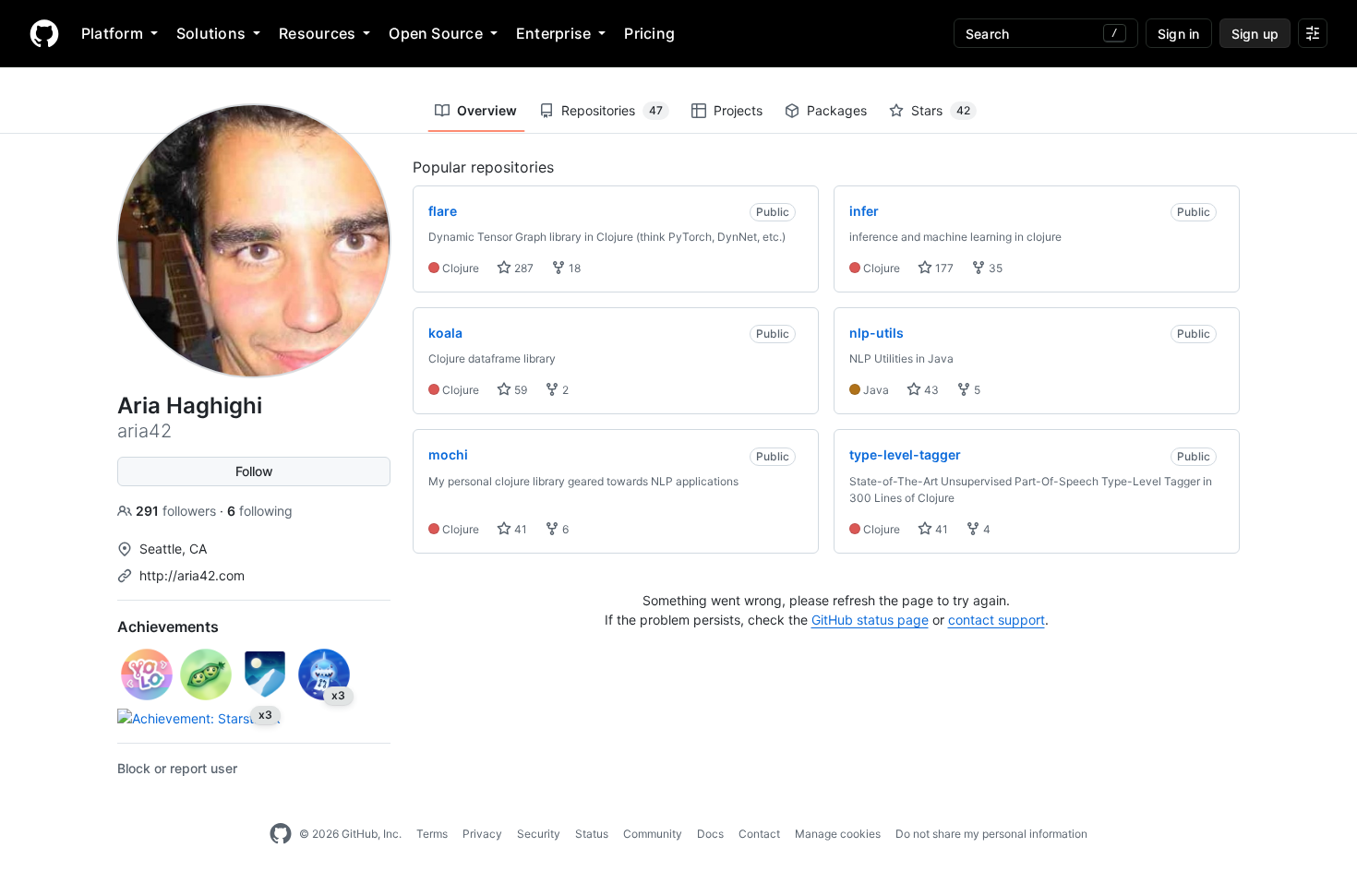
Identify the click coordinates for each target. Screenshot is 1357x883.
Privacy (482, 834)
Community (652, 834)
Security (538, 834)
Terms (432, 834)
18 (573, 268)
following (260, 511)
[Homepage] (44, 33)
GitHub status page (870, 619)
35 (994, 268)
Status (591, 834)
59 (519, 390)
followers (178, 511)
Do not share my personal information (991, 834)
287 (522, 268)
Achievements (168, 626)
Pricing (649, 33)
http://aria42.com (192, 575)
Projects (738, 110)
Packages (837, 110)
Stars (940, 110)
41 (519, 529)
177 (943, 268)
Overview (487, 110)
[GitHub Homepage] (281, 834)
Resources (317, 33)
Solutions (211, 33)
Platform (112, 33)
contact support (996, 619)
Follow (254, 471)
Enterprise (553, 33)
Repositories (612, 110)
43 (930, 390)
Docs (710, 834)
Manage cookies (838, 834)
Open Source (436, 33)
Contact (759, 834)
